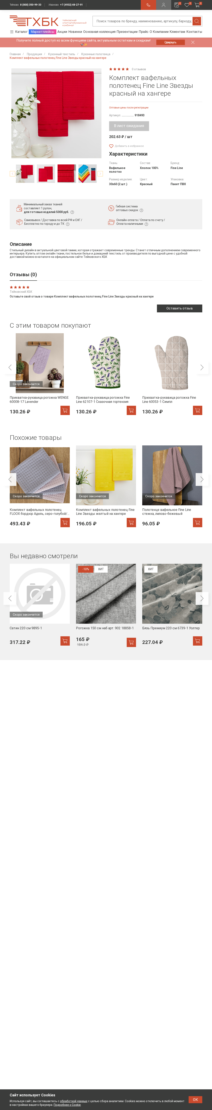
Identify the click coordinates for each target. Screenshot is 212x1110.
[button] (12, 173)
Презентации (127, 32)
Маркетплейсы (42, 32)
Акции (62, 32)
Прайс (143, 32)
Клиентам (177, 32)
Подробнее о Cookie (67, 1104)
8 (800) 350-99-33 (30, 4)
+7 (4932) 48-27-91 (71, 4)
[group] (40, 376)
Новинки (75, 32)
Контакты (194, 32)
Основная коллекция (99, 32)
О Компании (159, 32)
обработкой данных (73, 1101)
